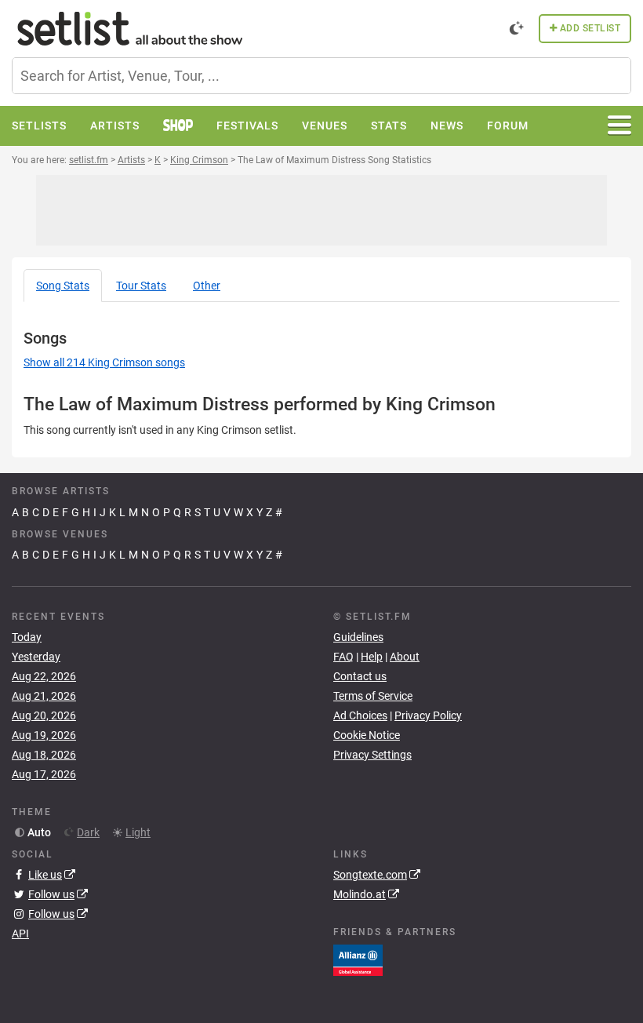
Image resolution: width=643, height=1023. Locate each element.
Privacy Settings (372, 754)
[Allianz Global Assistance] (358, 959)
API (20, 933)
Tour (141, 285)
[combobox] (321, 75)
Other (206, 285)
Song (62, 285)
